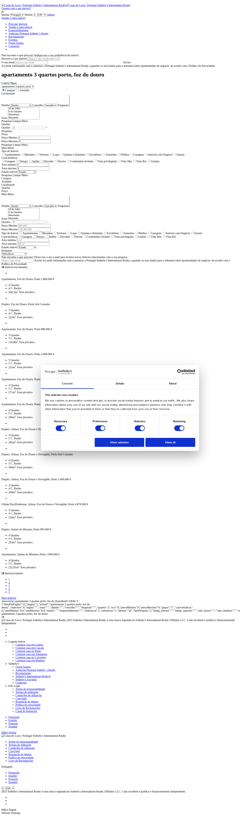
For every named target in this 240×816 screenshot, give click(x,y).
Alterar (51, 14)
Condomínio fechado (81, 161)
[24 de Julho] (23, 108)
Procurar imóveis (17, 24)
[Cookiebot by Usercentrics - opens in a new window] (179, 371)
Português (14, 717)
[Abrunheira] (23, 114)
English (12, 720)
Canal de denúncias (26, 711)
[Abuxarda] (23, 117)
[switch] (100, 428)
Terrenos (44, 154)
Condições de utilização (28, 695)
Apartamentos (12, 154)
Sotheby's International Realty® (33, 676)
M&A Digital (8, 732)
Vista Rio (141, 161)
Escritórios (95, 154)
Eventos (12, 39)
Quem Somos (16, 42)
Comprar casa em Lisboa (29, 644)
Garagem (10, 161)
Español (12, 726)
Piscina (62, 161)
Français (13, 723)
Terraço (23, 161)
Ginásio (155, 161)
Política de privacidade (28, 704)
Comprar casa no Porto (28, 651)
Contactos (14, 46)
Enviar (127, 62)
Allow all (170, 442)
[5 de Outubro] (23, 111)
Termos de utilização (26, 692)
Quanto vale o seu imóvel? (16, 8)
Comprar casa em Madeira (30, 660)
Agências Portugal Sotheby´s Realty (28, 33)
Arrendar (24, 90)
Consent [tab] (67, 383)
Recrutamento (16, 36)
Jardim (35, 161)
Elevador (49, 161)
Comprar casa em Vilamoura (31, 654)
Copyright (21, 698)
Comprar (10, 90)
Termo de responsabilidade (30, 689)
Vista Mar (126, 161)
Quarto (180, 154)
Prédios (125, 154)
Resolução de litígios (26, 701)
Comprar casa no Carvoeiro (30, 657)
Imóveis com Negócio (160, 154)
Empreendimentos (18, 30)
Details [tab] (120, 383)
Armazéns (111, 154)
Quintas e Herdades (74, 154)
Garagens (138, 154)
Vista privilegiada (107, 161)
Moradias (30, 154)
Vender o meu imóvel (13, 18)
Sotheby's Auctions (26, 679)
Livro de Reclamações (27, 707)
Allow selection (119, 442)
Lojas (56, 154)
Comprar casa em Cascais (29, 647)
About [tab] (173, 383)
